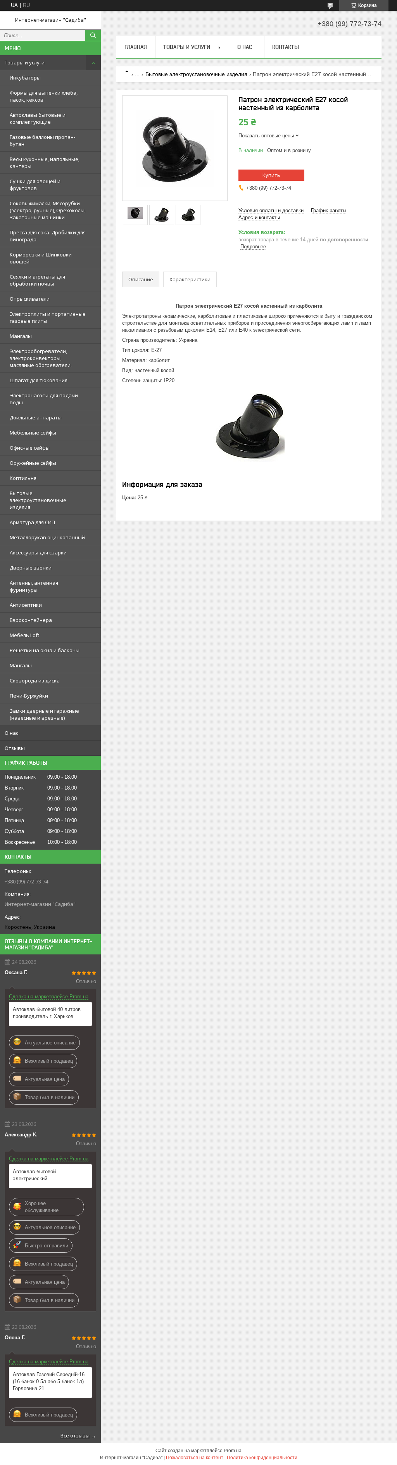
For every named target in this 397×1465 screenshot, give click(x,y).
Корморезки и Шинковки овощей (41, 258)
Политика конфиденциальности (262, 1457)
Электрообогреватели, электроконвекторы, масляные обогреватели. (41, 358)
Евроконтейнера (31, 619)
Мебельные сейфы (33, 432)
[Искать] (93, 35)
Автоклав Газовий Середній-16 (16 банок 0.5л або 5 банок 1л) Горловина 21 (49, 1381)
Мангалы (21, 335)
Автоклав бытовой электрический (34, 1175)
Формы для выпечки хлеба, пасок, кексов (44, 96)
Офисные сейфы (30, 447)
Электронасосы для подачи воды (44, 399)
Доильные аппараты (36, 417)
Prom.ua (233, 1450)
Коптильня (23, 477)
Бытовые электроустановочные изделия (38, 500)
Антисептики (26, 604)
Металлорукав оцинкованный (47, 537)
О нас (11, 732)
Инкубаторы (25, 77)
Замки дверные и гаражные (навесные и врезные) (44, 714)
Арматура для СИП (32, 522)
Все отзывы (75, 1435)
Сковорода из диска (35, 680)
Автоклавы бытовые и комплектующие (38, 118)
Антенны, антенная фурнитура (34, 586)
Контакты (285, 47)
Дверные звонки (31, 567)
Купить (271, 174)
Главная (135, 47)
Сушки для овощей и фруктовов (35, 185)
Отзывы (15, 748)
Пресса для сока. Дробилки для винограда (48, 236)
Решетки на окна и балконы (44, 650)
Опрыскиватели (30, 298)
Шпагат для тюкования (38, 380)
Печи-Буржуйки (29, 695)
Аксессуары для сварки (38, 552)
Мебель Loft (24, 635)
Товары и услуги (25, 62)
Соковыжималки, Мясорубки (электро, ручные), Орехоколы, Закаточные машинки (48, 210)
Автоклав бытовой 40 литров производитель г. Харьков (47, 1012)
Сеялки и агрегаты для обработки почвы (37, 280)
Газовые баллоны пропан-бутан (42, 140)
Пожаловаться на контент (194, 1457)
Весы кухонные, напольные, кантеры (44, 163)
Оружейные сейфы (33, 462)
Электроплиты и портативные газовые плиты (48, 317)
